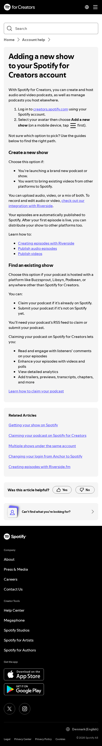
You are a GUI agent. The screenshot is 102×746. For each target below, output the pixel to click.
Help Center (14, 610)
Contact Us (13, 589)
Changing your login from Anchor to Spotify (45, 456)
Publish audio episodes (37, 248)
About (9, 559)
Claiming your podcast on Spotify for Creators (47, 435)
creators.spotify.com (50, 109)
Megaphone (14, 620)
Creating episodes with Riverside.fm (39, 466)
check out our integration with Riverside (46, 203)
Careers (10, 579)
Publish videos (30, 253)
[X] (9, 708)
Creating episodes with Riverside (46, 243)
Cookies (60, 739)
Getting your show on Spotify (33, 425)
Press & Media (16, 569)
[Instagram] (24, 708)
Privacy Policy (43, 739)
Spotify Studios (16, 630)
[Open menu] (95, 7)
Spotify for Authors (20, 650)
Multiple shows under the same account (42, 445)
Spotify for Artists (18, 640)
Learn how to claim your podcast (36, 391)
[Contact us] (91, 511)
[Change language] (87, 7)
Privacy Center (22, 739)
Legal (7, 739)
